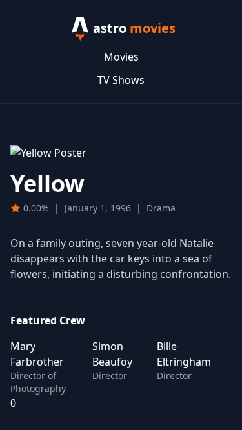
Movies (121, 57)
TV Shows (121, 80)
